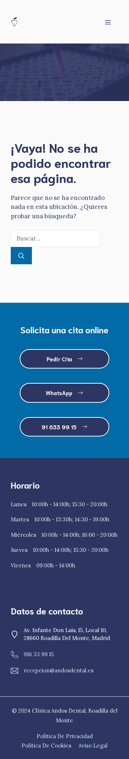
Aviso (85, 745)
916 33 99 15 (39, 654)
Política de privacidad (65, 736)
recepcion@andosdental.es (59, 670)
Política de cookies (46, 745)
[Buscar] (21, 255)
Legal (100, 745)
